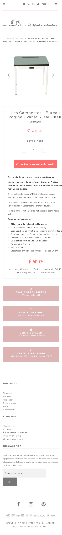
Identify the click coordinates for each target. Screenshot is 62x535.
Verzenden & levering (19, 269)
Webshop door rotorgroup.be (31, 526)
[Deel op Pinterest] (41, 262)
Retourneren (9, 403)
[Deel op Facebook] (29, 262)
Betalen (7, 396)
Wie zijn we (8, 426)
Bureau (20, 38)
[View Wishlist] (29, 4)
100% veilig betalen (26, 272)
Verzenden (8, 399)
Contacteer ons (47, 272)
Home (10, 38)
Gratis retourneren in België (47, 269)
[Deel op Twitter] (35, 262)
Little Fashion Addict (41, 523)
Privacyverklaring (12, 435)
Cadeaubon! (9, 409)
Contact (7, 429)
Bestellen (7, 393)
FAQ (5, 406)
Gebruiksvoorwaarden (14, 439)
